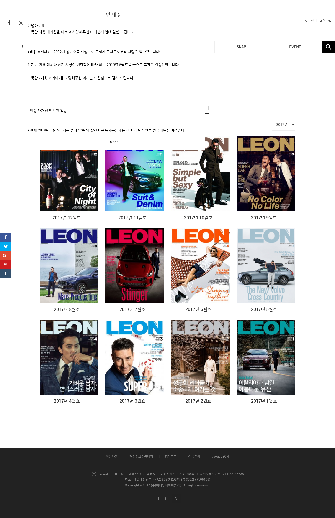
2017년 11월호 (132, 217)
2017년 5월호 (264, 309)
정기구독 (171, 456)
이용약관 (112, 456)
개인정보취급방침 (141, 456)
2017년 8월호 (67, 309)
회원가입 (326, 21)
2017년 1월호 (264, 401)
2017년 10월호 (198, 217)
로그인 (309, 21)
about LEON (220, 456)
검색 (328, 47)
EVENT (295, 47)
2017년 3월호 (132, 401)
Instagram (21, 22)
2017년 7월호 (132, 309)
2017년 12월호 (66, 217)
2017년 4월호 (67, 401)
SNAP (241, 47)
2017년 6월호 (198, 309)
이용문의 (194, 456)
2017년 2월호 (198, 401)
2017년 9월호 (264, 217)
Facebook (9, 22)
